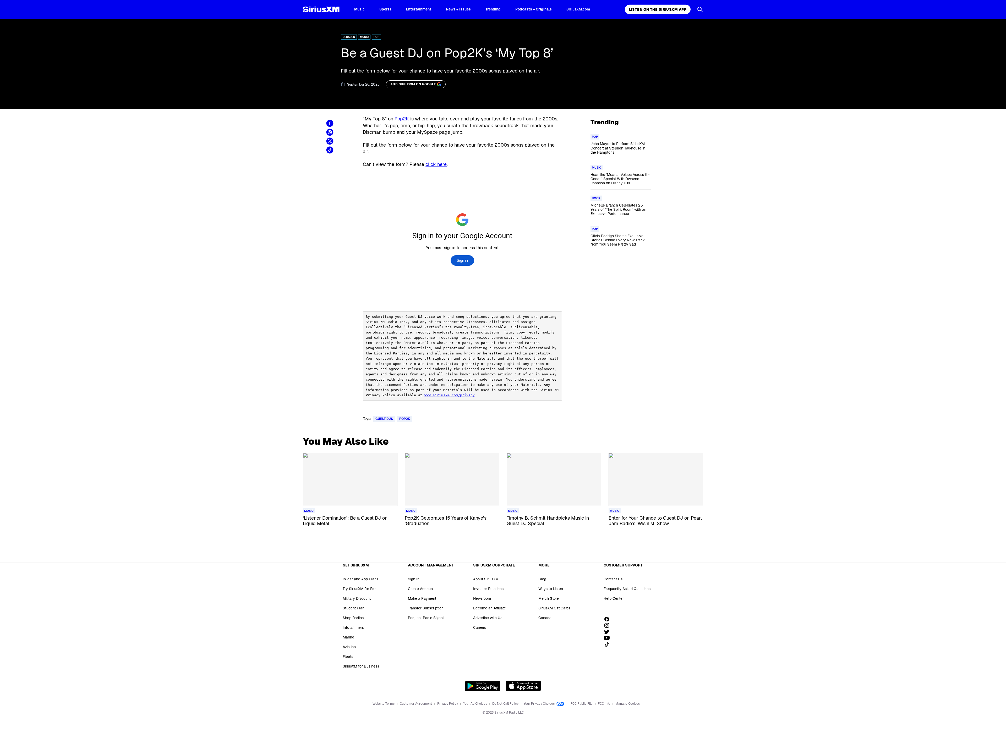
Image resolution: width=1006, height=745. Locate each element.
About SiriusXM (486, 579)
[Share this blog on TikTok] (329, 150)
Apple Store (523, 686)
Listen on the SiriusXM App (657, 9)
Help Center (614, 598)
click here (436, 164)
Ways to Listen (550, 588)
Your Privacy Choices (539, 704)
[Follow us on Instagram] (609, 625)
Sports (385, 9)
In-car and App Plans (360, 579)
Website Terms (384, 704)
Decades (349, 37)
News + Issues (458, 9)
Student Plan (353, 608)
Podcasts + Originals (533, 9)
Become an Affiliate (489, 608)
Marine (348, 637)
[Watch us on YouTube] (609, 638)
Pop (376, 37)
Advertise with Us (487, 617)
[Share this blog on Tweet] (329, 141)
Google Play (482, 686)
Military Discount (357, 598)
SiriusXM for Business (361, 666)
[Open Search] (700, 9)
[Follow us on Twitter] (609, 632)
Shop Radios (353, 617)
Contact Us (613, 579)
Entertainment (418, 9)
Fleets (348, 656)
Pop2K (402, 119)
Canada (544, 617)
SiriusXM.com (578, 9)
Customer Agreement (416, 704)
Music (359, 9)
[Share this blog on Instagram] (329, 132)
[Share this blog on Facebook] (329, 123)
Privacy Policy (448, 704)
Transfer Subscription (426, 608)
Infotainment (353, 627)
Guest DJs (384, 419)
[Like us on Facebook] (609, 619)
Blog (542, 579)
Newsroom (482, 598)
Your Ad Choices (475, 704)
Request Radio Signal (426, 617)
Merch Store (548, 598)
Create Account (421, 588)
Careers (479, 627)
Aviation (349, 646)
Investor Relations (488, 588)
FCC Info (604, 704)
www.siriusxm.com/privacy (449, 395)
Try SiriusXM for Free (360, 588)
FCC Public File (582, 704)
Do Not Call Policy (505, 704)
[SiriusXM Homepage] (321, 9)
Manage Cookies (627, 704)
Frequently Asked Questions (627, 588)
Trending (493, 9)
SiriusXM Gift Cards (554, 608)
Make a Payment (422, 598)
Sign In (413, 579)
